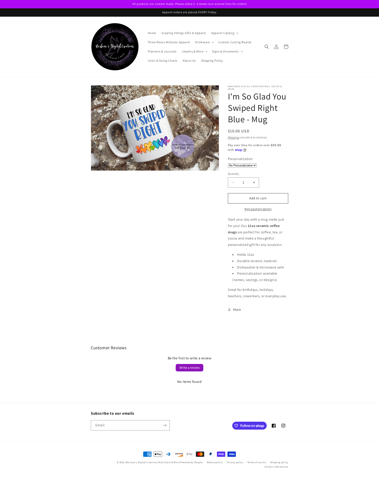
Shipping (233, 137)
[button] (224, 33)
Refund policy (214, 462)
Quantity (233, 174)
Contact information (276, 466)
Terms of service (256, 462)
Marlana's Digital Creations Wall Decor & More (153, 462)
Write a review (189, 367)
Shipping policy (279, 462)
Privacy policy (235, 462)
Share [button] (237, 309)
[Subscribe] (165, 425)
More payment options (258, 209)
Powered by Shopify (191, 462)
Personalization (240, 159)
